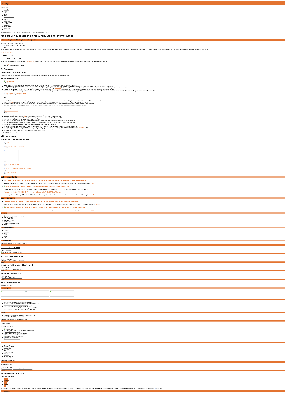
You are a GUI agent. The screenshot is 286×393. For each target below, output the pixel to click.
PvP (5, 29)
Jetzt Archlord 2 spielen (7, 52)
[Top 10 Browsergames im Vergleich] (16, 369)
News (5, 12)
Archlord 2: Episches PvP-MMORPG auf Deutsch (45, 192)
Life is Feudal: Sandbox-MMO (10, 282)
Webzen (12, 220)
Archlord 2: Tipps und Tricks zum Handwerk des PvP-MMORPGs (47, 186)
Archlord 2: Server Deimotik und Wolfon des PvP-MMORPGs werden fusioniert (62, 180)
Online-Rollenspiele (7, 365)
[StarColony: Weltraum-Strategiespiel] (13, 336)
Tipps (5, 14)
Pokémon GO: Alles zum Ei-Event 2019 (14, 306)
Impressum (7, 391)
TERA (5, 350)
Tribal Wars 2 (7, 358)
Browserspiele (5, 323)
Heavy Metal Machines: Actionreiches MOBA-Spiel (17, 265)
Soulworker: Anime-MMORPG (10, 248)
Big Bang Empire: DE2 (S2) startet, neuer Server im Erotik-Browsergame (61, 207)
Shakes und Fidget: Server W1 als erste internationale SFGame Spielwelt (55, 201)
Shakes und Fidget (8, 352)
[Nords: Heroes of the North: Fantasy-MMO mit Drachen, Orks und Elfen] (15, 333)
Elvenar (6, 353)
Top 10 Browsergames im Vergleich (12, 373)
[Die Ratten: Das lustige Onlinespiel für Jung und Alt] (8, 329)
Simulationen (7, 24)
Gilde (11, 102)
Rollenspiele (7, 21)
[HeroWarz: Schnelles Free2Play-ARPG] (12, 339)
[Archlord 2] (14, 216)
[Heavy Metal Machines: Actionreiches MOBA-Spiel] (12, 260)
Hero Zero (6, 349)
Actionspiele (7, 25)
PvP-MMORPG (30, 61)
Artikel (5, 15)
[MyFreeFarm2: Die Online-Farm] (11, 269)
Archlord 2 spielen (8, 224)
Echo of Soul (7, 345)
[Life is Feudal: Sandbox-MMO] (11, 278)
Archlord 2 (58, 88)
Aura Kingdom (7, 348)
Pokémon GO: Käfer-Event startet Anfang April (16, 309)
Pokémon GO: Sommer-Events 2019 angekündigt (16, 308)
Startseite (6, 10)
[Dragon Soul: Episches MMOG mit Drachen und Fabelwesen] (11, 337)
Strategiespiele (8, 22)
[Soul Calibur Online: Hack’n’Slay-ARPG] (11, 252)
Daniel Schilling (19, 43)
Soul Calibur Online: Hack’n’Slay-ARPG (13, 256)
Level (24, 116)
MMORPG (6, 19)
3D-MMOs (9, 223)
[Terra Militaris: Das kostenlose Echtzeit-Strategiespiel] (12, 332)
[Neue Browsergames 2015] (19, 315)
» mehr (92, 183)
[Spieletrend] (143, 7)
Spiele (5, 11)
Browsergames (7, 26)
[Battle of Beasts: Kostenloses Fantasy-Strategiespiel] (19, 330)
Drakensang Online (9, 346)
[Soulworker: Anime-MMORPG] (14, 243)
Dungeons (81, 127)
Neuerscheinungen (9, 17)
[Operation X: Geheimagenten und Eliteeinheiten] (14, 334)
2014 (10, 221)
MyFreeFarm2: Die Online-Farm (11, 273)
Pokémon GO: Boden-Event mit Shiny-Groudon (16, 305)
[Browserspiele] (14, 319)
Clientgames (7, 28)
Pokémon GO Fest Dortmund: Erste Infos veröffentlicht (18, 303)
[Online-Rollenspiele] (8, 360)
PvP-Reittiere (55, 89)
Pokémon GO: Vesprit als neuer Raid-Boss (15, 302)
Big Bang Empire (8, 356)
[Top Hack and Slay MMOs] (14, 316)
